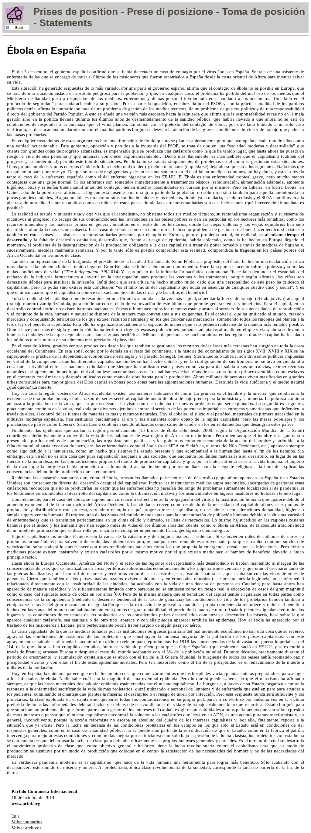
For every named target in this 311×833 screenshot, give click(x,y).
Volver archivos (26, 827)
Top (15, 815)
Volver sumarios (27, 821)
